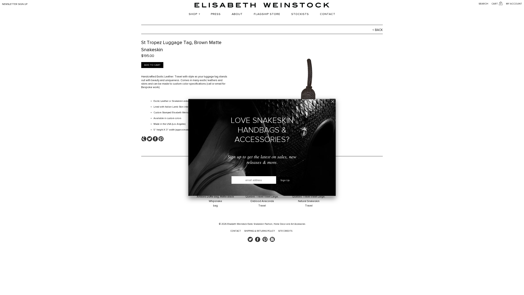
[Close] (333, 102)
